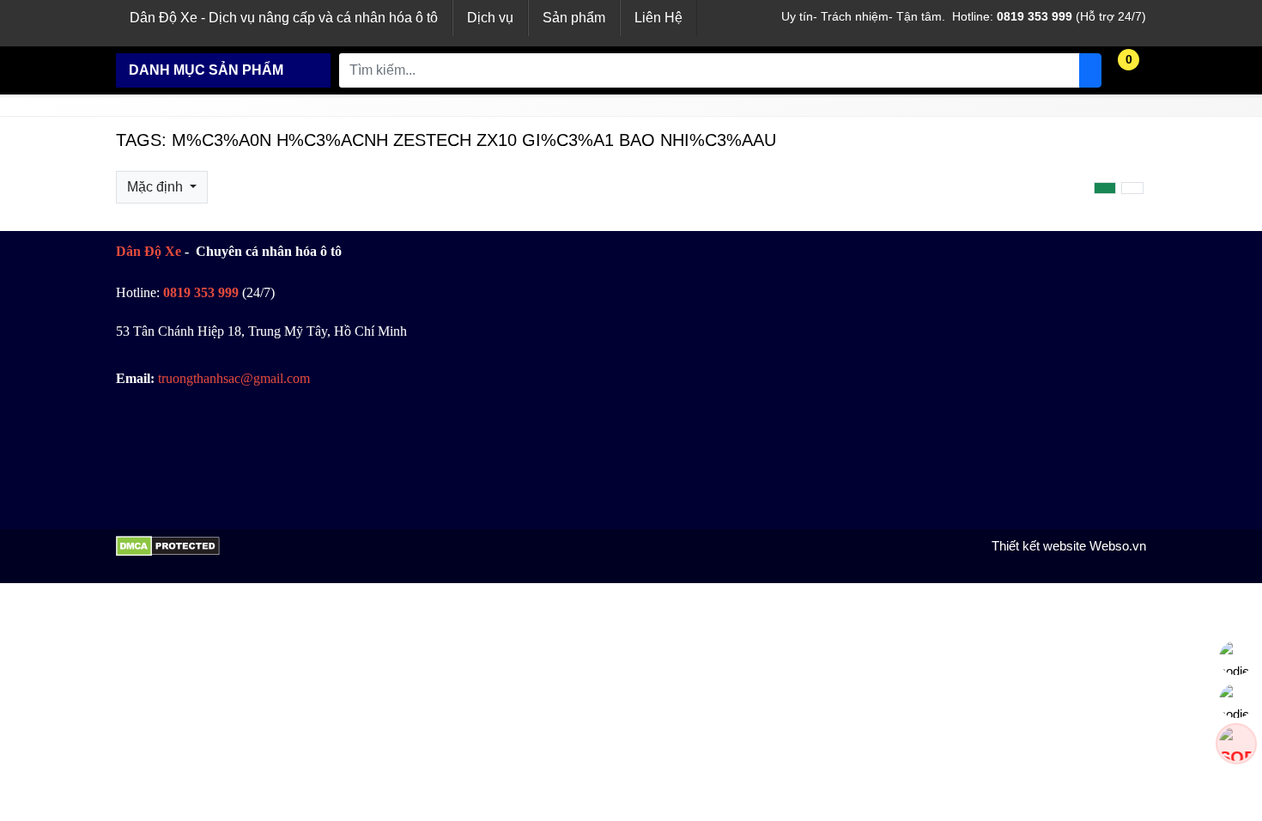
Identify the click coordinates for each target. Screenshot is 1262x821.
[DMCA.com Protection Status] (168, 551)
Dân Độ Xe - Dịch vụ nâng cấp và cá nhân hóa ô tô (284, 17)
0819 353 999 (1034, 16)
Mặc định (156, 186)
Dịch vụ (490, 17)
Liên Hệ (658, 17)
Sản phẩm (574, 17)
